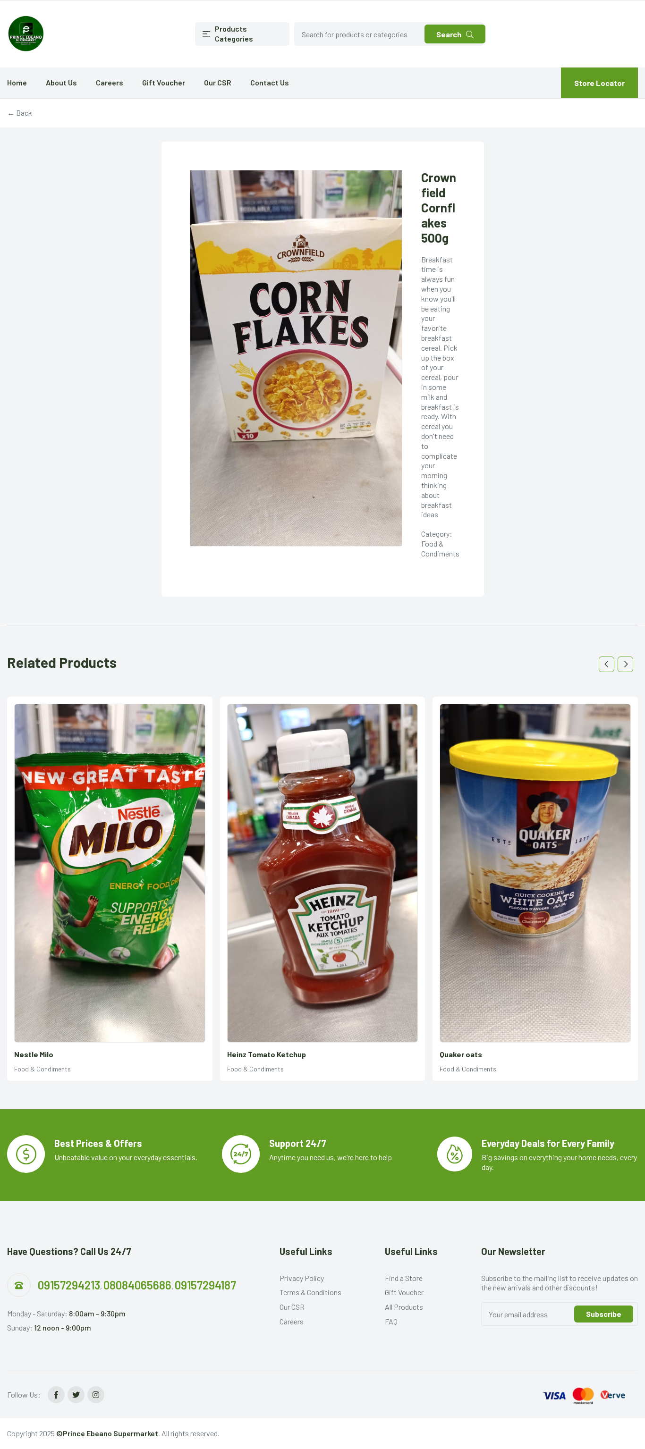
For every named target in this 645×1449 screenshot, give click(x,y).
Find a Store (404, 1277)
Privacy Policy (302, 1277)
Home (17, 82)
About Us (61, 82)
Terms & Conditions (310, 1292)
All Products (404, 1306)
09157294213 (69, 1285)
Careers (109, 82)
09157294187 (205, 1285)
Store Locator (599, 82)
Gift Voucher (163, 82)
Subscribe (603, 1313)
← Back (19, 112)
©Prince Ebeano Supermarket (107, 1433)
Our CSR (217, 82)
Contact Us (269, 82)
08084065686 (137, 1285)
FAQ (391, 1321)
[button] (606, 664)
